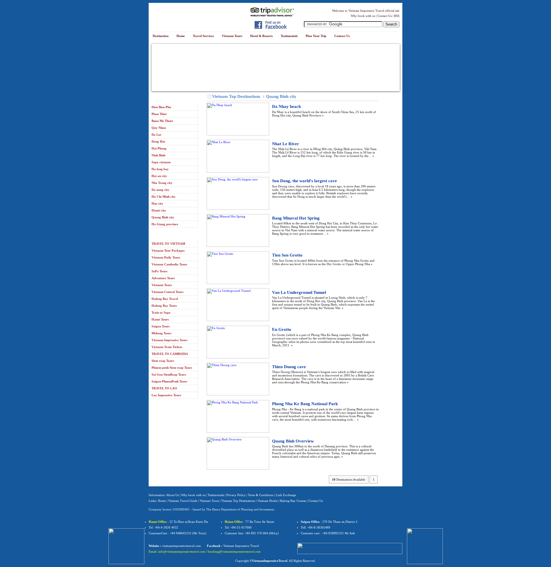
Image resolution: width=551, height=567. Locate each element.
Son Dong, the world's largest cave (304, 180)
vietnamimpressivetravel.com (181, 545)
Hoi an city (159, 176)
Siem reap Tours (163, 360)
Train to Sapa (161, 312)
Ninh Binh (158, 155)
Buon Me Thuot (162, 121)
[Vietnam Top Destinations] (209, 96)
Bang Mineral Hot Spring (296, 218)
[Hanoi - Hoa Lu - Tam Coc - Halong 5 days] (425, 545)
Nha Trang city (162, 183)
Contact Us (384, 16)
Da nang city (160, 189)
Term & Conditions (260, 495)
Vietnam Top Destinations (236, 96)
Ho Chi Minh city (164, 196)
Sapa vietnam (161, 162)
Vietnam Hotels (267, 500)
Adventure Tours (163, 278)
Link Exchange (286, 495)
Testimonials (216, 495)
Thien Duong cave (289, 366)
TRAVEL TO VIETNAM (168, 243)
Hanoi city (159, 210)
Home (162, 500)
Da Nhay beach (286, 106)
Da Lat (156, 134)
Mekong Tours (161, 333)
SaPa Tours (159, 271)
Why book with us (363, 16)
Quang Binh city (163, 217)
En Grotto (281, 329)
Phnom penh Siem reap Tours (172, 367)
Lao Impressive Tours (166, 395)
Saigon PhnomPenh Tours (169, 381)
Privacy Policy (236, 495)
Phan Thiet (159, 114)
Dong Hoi (158, 141)
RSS (396, 16)
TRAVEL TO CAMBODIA (170, 354)
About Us (172, 495)
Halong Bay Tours (164, 305)
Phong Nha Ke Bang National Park (305, 403)
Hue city (157, 203)
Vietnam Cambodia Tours (169, 264)
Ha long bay (160, 169)
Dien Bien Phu (161, 107)
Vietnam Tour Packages (168, 250)
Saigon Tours (161, 326)
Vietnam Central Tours (167, 292)
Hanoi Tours (160, 319)
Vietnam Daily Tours (166, 257)
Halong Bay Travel (165, 298)
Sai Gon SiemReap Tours (169, 374)
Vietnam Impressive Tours (169, 340)
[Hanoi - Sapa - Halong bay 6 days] (126, 545)
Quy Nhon (159, 127)
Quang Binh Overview (293, 441)
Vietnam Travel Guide (182, 500)
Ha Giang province (165, 224)
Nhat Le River (285, 143)
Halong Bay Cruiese (293, 500)
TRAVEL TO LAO (164, 388)
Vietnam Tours (162, 285)
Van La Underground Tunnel (299, 292)
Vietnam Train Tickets (167, 347)
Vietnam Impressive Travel (241, 545)
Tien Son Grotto (287, 255)
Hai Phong (159, 148)
